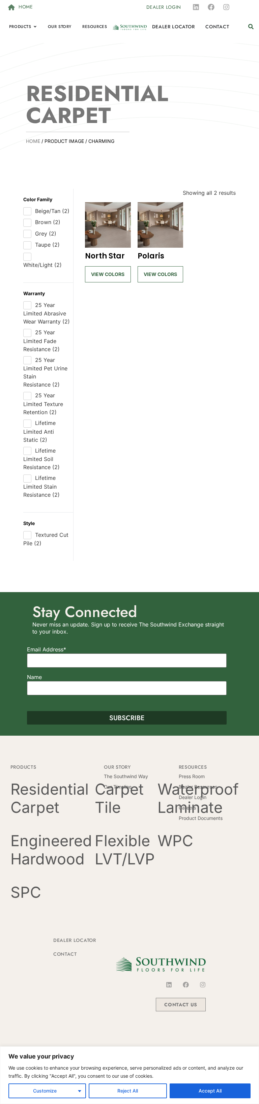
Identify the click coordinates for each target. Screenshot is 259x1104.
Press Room (192, 776)
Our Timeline (118, 787)
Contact (65, 954)
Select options (108, 270)
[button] (250, 26)
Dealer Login (192, 797)
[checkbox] (48, 211)
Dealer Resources (198, 787)
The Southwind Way (126, 776)
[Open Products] (35, 27)
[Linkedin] (196, 7)
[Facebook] (211, 7)
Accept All (210, 1091)
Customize (45, 1091)
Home (33, 141)
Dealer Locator (74, 940)
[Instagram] (226, 7)
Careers (187, 807)
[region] (129, 1075)
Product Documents (201, 818)
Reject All (127, 1091)
